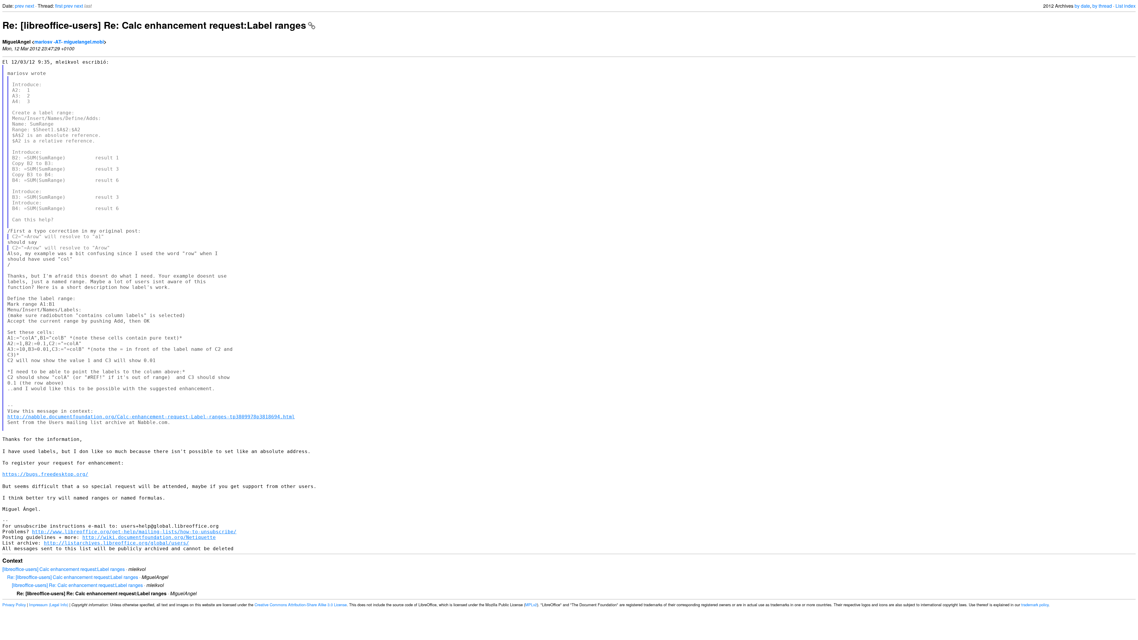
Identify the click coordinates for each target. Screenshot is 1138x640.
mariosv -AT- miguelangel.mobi (69, 41)
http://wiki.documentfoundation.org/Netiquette (149, 537)
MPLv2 (531, 604)
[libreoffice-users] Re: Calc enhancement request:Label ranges (77, 585)
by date (1082, 5)
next (29, 5)
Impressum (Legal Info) (48, 604)
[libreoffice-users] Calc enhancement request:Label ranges (63, 569)
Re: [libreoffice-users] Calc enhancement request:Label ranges (72, 577)
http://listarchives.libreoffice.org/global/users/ (116, 543)
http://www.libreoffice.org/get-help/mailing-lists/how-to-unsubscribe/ (134, 532)
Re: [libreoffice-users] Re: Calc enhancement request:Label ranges (154, 25)
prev (19, 5)
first (59, 5)
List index (1125, 5)
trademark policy (1035, 604)
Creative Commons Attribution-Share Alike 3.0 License (301, 604)
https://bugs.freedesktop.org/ (45, 474)
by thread (1102, 5)
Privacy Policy (14, 604)
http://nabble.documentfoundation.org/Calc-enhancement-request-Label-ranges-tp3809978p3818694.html (151, 417)
